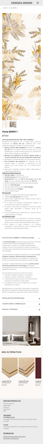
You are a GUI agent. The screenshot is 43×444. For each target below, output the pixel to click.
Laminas (6, 407)
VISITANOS (7, 415)
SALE (4, 411)
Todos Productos (8, 404)
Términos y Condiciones (11, 438)
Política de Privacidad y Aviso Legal (14, 436)
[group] (21, 371)
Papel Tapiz (7, 405)
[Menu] (37, 3)
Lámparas (6, 409)
